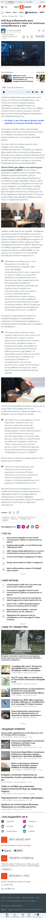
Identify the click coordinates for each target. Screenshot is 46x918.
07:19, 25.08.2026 (7, 782)
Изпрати (7, 869)
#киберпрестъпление (27, 517)
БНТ (2, 2)
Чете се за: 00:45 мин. (20, 793)
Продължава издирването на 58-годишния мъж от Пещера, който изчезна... (22, 734)
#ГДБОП (5, 520)
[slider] (15, 92)
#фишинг (14, 519)
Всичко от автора (14, 32)
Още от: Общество (15, 627)
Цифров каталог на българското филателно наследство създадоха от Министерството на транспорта (28, 691)
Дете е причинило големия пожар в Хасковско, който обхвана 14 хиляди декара (24, 765)
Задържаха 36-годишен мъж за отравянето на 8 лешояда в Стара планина (23, 617)
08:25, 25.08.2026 (17, 758)
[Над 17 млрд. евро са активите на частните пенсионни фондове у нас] (5, 681)
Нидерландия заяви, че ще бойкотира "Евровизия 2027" (24, 546)
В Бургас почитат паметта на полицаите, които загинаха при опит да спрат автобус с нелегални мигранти (21, 658)
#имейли (5, 519)
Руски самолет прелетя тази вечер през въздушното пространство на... (24, 599)
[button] (36, 915)
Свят (15, 12)
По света (32, 793)
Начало (4, 16)
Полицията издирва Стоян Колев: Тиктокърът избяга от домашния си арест (24, 540)
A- (43, 31)
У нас (21, 16)
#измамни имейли (9, 517)
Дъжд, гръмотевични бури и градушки (25, 562)
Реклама (23, 574)
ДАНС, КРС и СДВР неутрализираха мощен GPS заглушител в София (23, 605)
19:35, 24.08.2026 (7, 809)
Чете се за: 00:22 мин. (30, 758)
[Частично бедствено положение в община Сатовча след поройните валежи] (5, 744)
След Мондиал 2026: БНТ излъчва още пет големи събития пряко (24, 585)
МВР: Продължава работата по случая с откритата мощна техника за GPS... (25, 552)
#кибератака (25, 519)
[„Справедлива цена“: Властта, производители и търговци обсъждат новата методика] (5, 669)
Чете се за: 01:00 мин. (20, 737)
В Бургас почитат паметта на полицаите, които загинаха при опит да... (22, 777)
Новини (8, 12)
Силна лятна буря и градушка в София (24, 557)
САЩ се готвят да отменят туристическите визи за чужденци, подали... (21, 789)
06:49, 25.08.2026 (7, 737)
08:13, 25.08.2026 (17, 769)
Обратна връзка (28, 897)
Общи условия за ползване (10, 897)
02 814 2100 (8, 885)
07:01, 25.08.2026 (7, 800)
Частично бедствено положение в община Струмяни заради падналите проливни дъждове (27, 754)
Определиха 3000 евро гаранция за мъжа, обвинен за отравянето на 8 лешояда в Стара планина (27, 702)
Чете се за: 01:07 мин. (30, 747)
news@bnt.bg (9, 889)
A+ (39, 31)
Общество (12, 16)
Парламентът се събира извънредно (22, 798)
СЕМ (37, 897)
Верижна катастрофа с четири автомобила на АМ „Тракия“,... (22, 610)
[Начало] (2, 12)
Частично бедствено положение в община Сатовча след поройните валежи (27, 743)
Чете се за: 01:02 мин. (30, 769)
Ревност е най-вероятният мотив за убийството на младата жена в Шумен (23, 78)
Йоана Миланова (15, 30)
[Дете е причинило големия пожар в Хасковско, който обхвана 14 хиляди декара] (5, 766)
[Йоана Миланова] (4, 31)
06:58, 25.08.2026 (17, 747)
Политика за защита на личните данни (21, 901)
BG (43, 2)
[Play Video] (23, 53)
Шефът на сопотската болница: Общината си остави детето (20, 805)
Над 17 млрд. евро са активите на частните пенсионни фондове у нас (28, 680)
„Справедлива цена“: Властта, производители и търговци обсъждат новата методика (26, 668)
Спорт (21, 12)
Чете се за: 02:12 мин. (20, 809)
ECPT (3, 901)
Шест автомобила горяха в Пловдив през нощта (24, 569)
